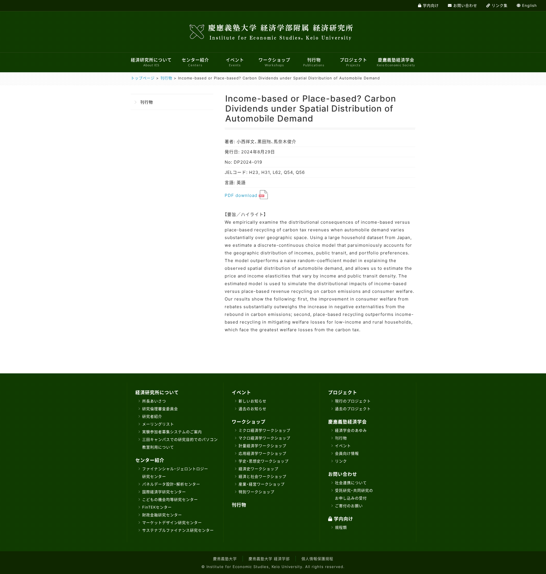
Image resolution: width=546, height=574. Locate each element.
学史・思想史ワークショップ (264, 461)
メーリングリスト (158, 424)
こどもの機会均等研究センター (170, 499)
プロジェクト (353, 62)
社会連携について (351, 482)
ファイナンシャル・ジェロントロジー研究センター (175, 472)
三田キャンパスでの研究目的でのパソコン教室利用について (180, 443)
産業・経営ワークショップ (262, 484)
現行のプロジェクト (353, 401)
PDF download (242, 195)
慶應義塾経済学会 (396, 62)
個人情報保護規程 (317, 558)
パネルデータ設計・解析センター (171, 484)
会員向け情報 (347, 453)
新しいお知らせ (252, 401)
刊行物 (313, 62)
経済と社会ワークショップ (262, 476)
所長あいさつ (154, 401)
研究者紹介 (152, 416)
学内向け (342, 519)
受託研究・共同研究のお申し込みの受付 (354, 494)
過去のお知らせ (252, 408)
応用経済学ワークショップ (262, 453)
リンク (341, 461)
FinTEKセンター (157, 507)
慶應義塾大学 (225, 558)
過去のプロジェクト (353, 408)
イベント (235, 62)
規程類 (341, 527)
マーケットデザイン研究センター (172, 522)
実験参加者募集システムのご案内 (172, 431)
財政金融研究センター (162, 515)
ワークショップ (274, 62)
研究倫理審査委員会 (160, 408)
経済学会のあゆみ (351, 430)
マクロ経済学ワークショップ (264, 438)
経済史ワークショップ (258, 468)
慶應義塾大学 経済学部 (269, 558)
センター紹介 (195, 62)
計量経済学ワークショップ (262, 445)
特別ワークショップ (256, 491)
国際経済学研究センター (164, 491)
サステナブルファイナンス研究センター (178, 530)
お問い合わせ (342, 474)
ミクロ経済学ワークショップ (264, 430)
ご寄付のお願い (349, 505)
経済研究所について (151, 62)
